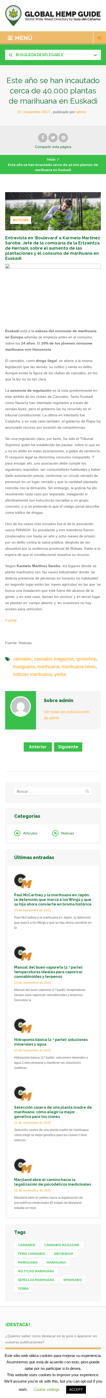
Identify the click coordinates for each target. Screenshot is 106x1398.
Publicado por (69, 112)
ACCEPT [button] (76, 1390)
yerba (60, 674)
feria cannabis (31, 1254)
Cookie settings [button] (47, 1389)
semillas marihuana (36, 1280)
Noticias (21, 220)
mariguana (24, 666)
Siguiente (68, 746)
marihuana (48, 666)
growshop (86, 659)
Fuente (11, 620)
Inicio (51, 159)
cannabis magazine (54, 659)
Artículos (30, 833)
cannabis (22, 659)
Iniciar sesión (99, 38)
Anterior (38, 746)
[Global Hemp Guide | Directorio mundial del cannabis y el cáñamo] (53, 15)
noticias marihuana (32, 674)
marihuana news (79, 666)
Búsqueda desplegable (39, 55)
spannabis (72, 1280)
